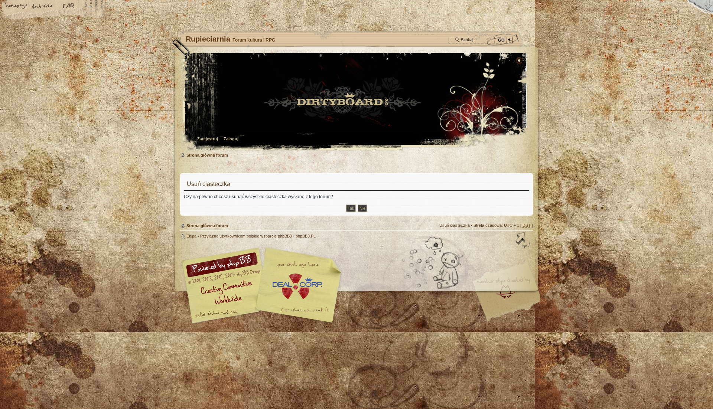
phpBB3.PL (306, 236)
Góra (523, 241)
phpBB (263, 285)
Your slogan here (297, 286)
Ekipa (191, 236)
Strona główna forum (355, 102)
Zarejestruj (207, 139)
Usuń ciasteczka (454, 225)
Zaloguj (231, 139)
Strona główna (17, 6)
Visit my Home (510, 307)
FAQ (69, 6)
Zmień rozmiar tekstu (43, 6)
